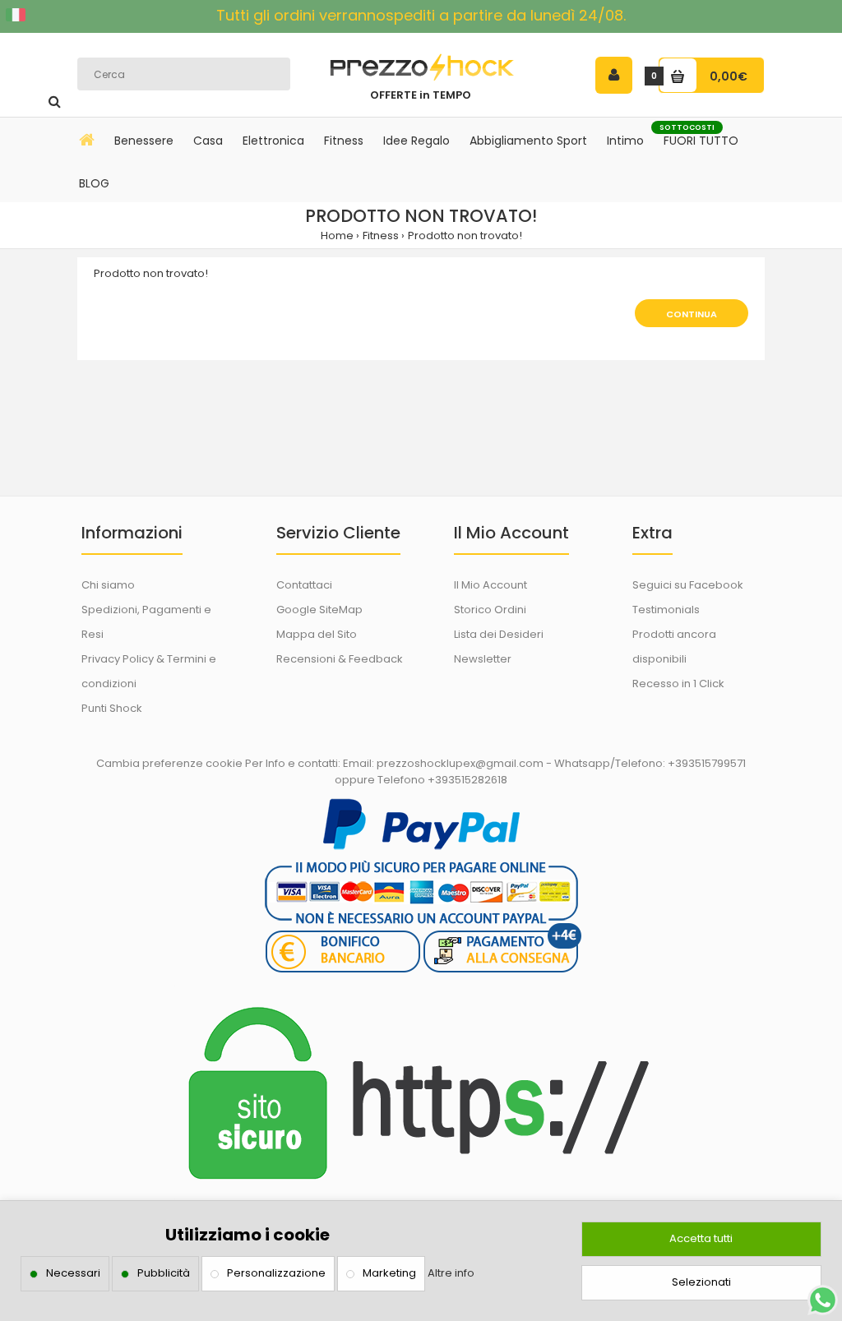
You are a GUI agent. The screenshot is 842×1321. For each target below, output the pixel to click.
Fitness (381, 235)
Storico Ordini (490, 609)
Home (337, 235)
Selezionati (701, 1282)
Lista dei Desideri (499, 634)
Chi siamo (108, 585)
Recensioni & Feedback (339, 659)
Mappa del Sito (316, 634)
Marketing (389, 1273)
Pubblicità (163, 1273)
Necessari (73, 1273)
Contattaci (304, 585)
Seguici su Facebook (687, 585)
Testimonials (666, 609)
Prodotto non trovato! (465, 235)
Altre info (451, 1273)
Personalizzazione (276, 1273)
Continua (691, 314)
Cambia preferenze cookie (169, 763)
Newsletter (482, 659)
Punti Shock (111, 708)
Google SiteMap (319, 609)
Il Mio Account (490, 585)
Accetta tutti (701, 1238)
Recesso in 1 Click (678, 683)
